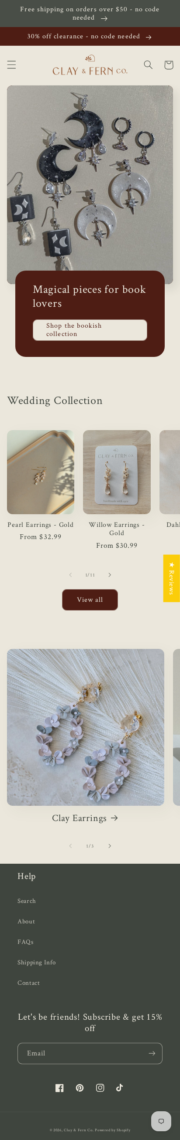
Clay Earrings (79, 818)
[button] (11, 65)
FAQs (25, 941)
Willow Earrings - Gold (117, 528)
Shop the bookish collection (74, 329)
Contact (28, 982)
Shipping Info (36, 962)
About (26, 921)
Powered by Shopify (112, 1130)
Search (26, 900)
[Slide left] (70, 575)
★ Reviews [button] (172, 578)
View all (90, 599)
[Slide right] (109, 575)
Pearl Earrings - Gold (40, 524)
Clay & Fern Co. (78, 1130)
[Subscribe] (152, 1053)
